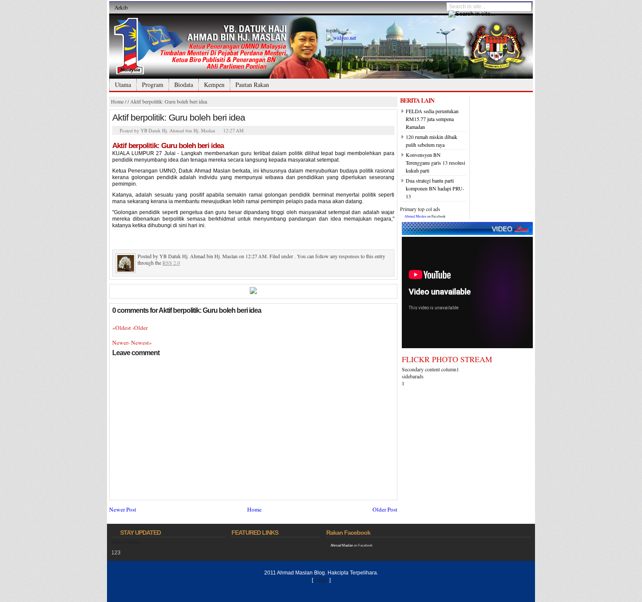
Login (321, 580)
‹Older (140, 328)
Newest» (141, 342)
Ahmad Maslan (415, 216)
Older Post (385, 509)
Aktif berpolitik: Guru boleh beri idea (168, 101)
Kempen (214, 84)
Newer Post (122, 509)
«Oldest (122, 328)
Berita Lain (417, 100)
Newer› (121, 342)
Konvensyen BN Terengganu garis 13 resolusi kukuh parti (435, 162)
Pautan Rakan (252, 84)
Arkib (121, 7)
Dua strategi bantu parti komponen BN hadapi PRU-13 (435, 188)
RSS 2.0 (171, 262)
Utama (123, 84)
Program (152, 84)
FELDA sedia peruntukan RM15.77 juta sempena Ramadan (432, 118)
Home (117, 101)
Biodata (183, 84)
